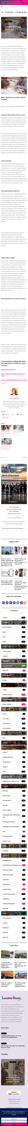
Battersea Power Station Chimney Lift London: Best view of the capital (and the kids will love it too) (7, 562)
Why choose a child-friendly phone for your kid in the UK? (7, 582)
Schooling (8, 21)
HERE (15, 1017)
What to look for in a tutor (8, 369)
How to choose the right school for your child (14, 380)
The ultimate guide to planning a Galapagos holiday (20, 984)
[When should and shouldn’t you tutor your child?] (6, 428)
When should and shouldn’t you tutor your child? (5, 433)
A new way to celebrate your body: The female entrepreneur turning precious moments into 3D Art (21, 585)
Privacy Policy (18, 1107)
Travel (4, 1033)
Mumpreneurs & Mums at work (13, 1062)
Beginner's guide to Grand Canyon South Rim (6, 984)
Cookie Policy (9, 1107)
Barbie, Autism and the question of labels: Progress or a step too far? (20, 561)
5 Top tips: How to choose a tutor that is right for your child (6, 447)
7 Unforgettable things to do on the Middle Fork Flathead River (6, 965)
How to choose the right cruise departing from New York (20, 965)
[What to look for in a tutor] (18, 428)
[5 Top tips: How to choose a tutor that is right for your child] (6, 441)
